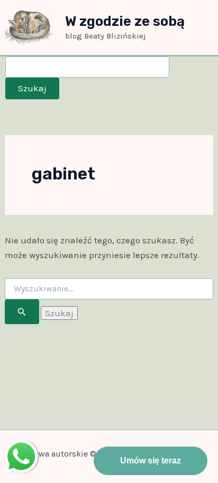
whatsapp (21, 447)
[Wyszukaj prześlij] (22, 311)
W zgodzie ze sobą (125, 21)
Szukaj (32, 88)
